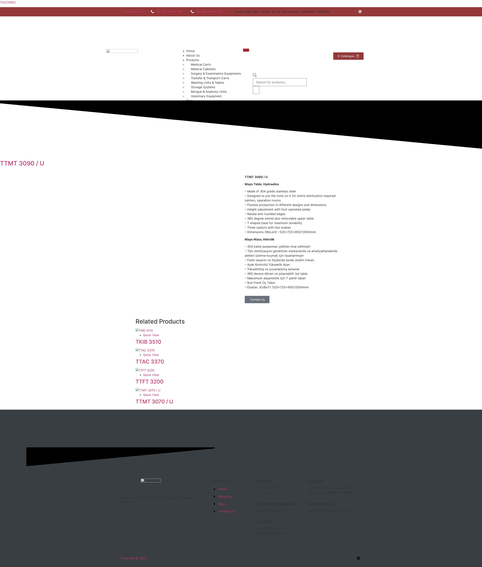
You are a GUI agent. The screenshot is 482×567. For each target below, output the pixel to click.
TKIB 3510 (148, 342)
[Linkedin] (360, 11)
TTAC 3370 (150, 361)
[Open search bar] (255, 76)
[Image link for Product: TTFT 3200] (145, 370)
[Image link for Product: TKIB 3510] (144, 330)
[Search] (256, 90)
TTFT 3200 (149, 381)
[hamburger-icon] (246, 50)
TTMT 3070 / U (154, 401)
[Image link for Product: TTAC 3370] (145, 350)
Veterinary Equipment (206, 96)
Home (190, 51)
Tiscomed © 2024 (133, 558)
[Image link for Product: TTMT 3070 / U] (148, 390)
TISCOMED (8, 2)
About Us (193, 55)
